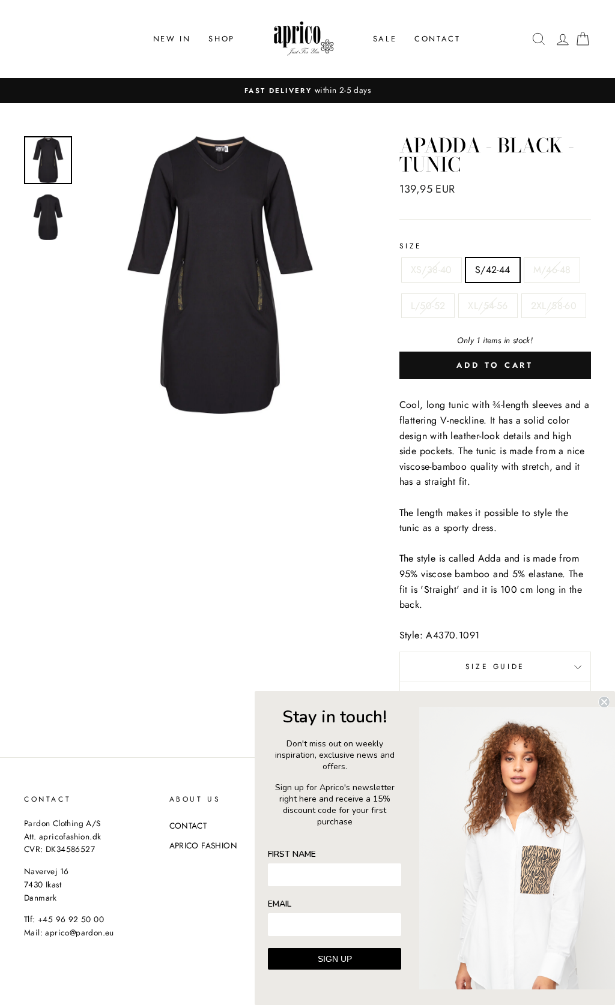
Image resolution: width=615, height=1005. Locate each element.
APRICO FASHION (203, 845)
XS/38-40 (431, 270)
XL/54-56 (487, 306)
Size (410, 246)
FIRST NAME (292, 854)
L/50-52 (428, 306)
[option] (307, 90)
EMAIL (279, 904)
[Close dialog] (604, 702)
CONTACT (437, 38)
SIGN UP (335, 959)
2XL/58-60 (554, 306)
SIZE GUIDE (495, 666)
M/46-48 (552, 270)
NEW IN (172, 38)
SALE (384, 38)
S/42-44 (492, 270)
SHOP (221, 38)
